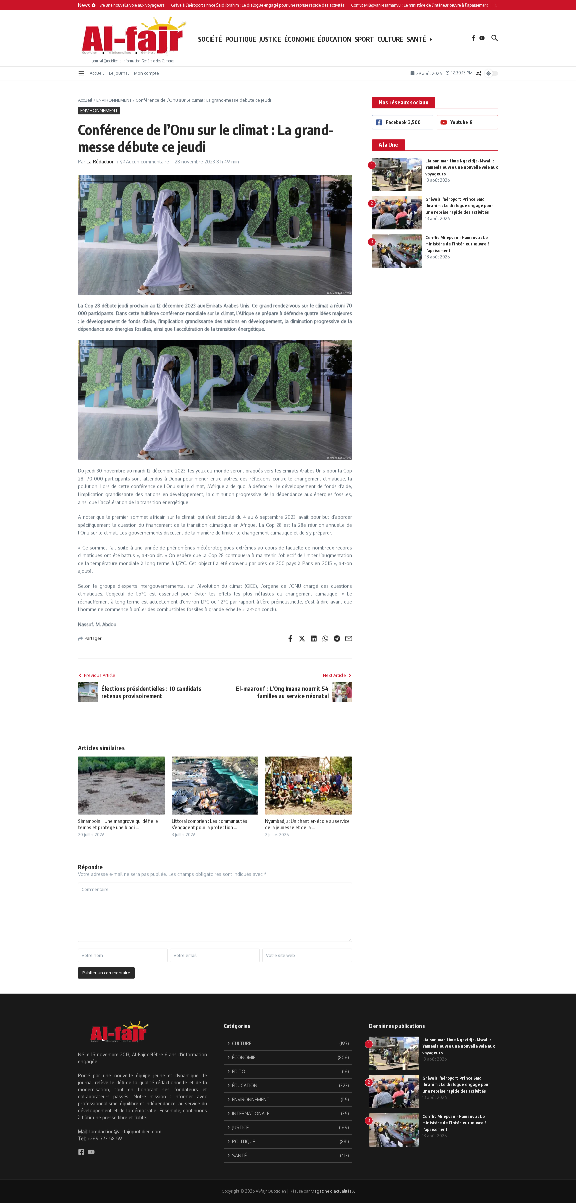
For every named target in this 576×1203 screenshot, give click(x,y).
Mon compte (146, 73)
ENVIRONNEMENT (114, 100)
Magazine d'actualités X (333, 1191)
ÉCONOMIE (299, 39)
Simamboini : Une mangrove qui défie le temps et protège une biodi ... (118, 824)
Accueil (97, 73)
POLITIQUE (240, 39)
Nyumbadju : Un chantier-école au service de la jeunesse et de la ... (307, 824)
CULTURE (390, 39)
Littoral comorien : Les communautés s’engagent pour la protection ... (209, 824)
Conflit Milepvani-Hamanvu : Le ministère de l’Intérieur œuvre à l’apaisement (457, 244)
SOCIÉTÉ (210, 39)
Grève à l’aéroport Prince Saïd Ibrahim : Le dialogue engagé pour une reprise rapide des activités (459, 205)
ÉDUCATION (334, 39)
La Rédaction (101, 161)
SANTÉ (416, 39)
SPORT (364, 39)
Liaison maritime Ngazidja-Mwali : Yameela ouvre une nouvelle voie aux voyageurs (461, 167)
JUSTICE (270, 39)
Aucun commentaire (147, 161)
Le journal (119, 73)
